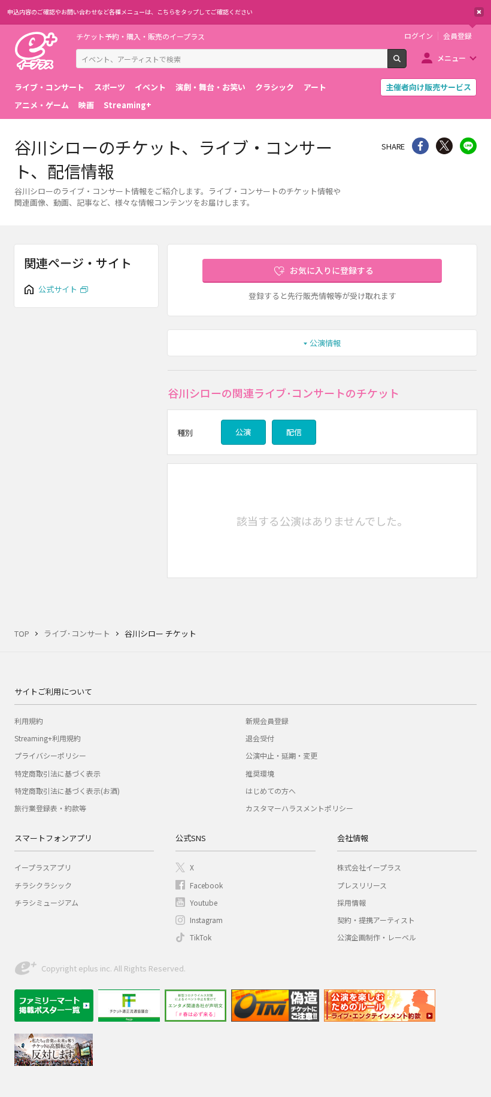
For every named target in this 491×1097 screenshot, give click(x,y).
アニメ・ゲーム (41, 105)
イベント (150, 87)
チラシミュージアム (46, 902)
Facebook (206, 885)
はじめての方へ (271, 791)
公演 (243, 432)
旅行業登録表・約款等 (50, 808)
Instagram (206, 920)
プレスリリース (362, 885)
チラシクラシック (43, 885)
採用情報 (351, 902)
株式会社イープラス (369, 867)
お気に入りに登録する (332, 270)
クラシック (274, 87)
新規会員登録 (267, 721)
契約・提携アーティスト (376, 920)
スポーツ (109, 87)
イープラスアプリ (42, 867)
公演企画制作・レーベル (376, 937)
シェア (420, 145)
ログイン (418, 36)
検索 (406, 63)
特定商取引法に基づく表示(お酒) (67, 791)
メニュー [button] (451, 58)
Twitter (444, 145)
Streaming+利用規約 (47, 738)
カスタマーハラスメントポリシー (299, 808)
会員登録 (457, 36)
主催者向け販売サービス (428, 87)
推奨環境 (260, 773)
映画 (86, 105)
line (468, 145)
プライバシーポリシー (50, 755)
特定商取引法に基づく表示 (57, 773)
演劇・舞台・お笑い (210, 87)
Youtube (203, 902)
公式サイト (57, 289)
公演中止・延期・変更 (281, 755)
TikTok (200, 937)
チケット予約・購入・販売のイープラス (140, 36)
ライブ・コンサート (49, 87)
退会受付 (260, 738)
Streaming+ (127, 105)
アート (315, 87)
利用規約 (28, 721)
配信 (294, 432)
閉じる (479, 12)
